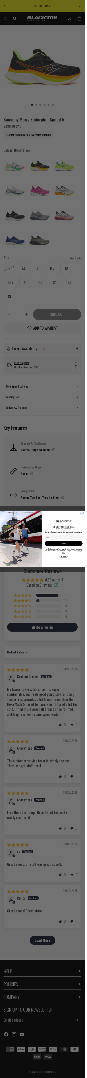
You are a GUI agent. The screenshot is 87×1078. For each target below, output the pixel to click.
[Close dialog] (82, 513)
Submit (64, 543)
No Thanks (63, 556)
